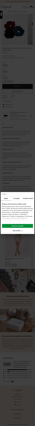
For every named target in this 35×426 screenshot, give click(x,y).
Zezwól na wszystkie (17, 226)
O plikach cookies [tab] (28, 198)
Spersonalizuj (17, 230)
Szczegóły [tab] (16, 198)
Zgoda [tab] (6, 198)
